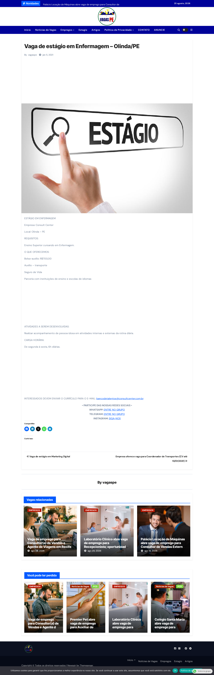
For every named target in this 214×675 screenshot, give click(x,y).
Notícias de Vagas (45, 29)
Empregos (67, 29)
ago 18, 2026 (150, 550)
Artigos (96, 29)
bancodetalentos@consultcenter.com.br (120, 398)
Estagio (83, 29)
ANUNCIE (159, 29)
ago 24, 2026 (37, 550)
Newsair (71, 665)
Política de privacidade (191, 670)
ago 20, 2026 (94, 550)
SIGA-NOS (115, 418)
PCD (95, 586)
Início (27, 29)
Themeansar (86, 665)
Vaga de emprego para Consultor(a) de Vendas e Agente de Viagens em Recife (49, 543)
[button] (191, 30)
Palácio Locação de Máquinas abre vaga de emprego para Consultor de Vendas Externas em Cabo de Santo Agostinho (163, 545)
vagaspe (32, 54)
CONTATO (144, 29)
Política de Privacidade (118, 29)
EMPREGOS (34, 510)
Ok (175, 670)
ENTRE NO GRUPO (114, 409)
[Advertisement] (107, 81)
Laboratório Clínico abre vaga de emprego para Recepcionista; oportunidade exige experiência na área (106, 545)
